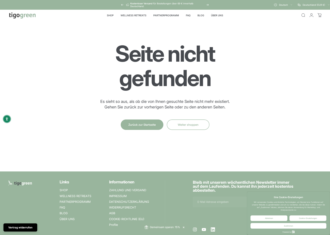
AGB (112, 213)
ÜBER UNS (67, 219)
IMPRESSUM (118, 196)
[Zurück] (122, 5)
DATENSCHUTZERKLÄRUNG (129, 201)
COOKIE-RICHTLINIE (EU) (126, 219)
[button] (7, 119)
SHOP (64, 190)
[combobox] (283, 5)
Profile (113, 225)
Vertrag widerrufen (20, 227)
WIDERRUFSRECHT (122, 207)
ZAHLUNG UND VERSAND (127, 190)
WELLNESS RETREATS (75, 196)
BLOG (64, 213)
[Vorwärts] (207, 5)
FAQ (62, 207)
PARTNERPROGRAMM (75, 201)
